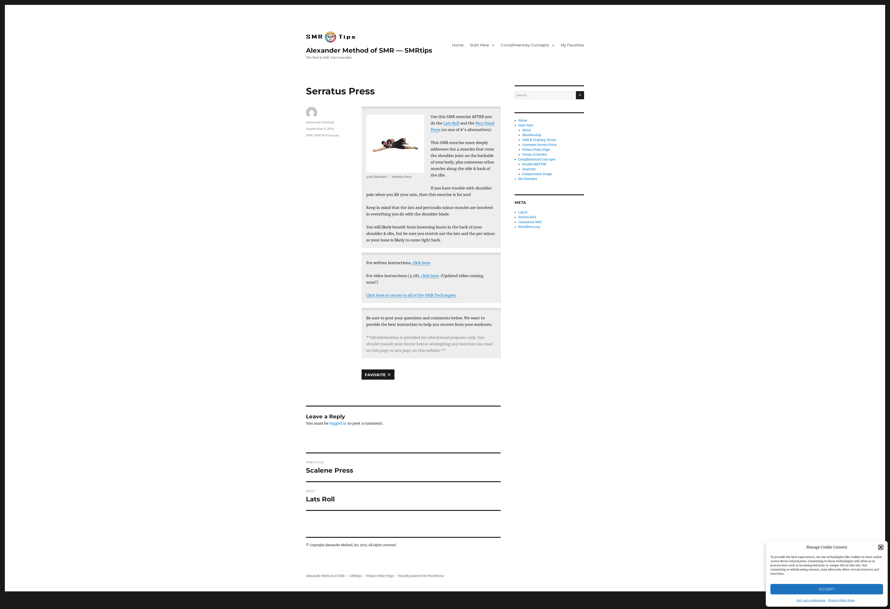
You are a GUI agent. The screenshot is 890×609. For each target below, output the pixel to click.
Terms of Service (534, 155)
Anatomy (529, 169)
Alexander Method (320, 122)
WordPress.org (529, 227)
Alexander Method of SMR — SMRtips (369, 50)
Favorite (376, 375)
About (526, 130)
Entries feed (527, 217)
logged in (338, 423)
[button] (880, 547)
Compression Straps (537, 174)
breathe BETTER (534, 164)
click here (421, 262)
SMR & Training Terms (539, 140)
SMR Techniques (326, 135)
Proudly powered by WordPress (421, 576)
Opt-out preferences (811, 600)
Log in (523, 212)
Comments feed (529, 222)
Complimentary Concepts (525, 45)
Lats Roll (451, 123)
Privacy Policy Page (841, 600)
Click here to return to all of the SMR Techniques (411, 295)
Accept (826, 589)
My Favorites (572, 45)
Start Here (479, 45)
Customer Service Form (539, 145)
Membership (531, 135)
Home (458, 45)
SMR (309, 135)
